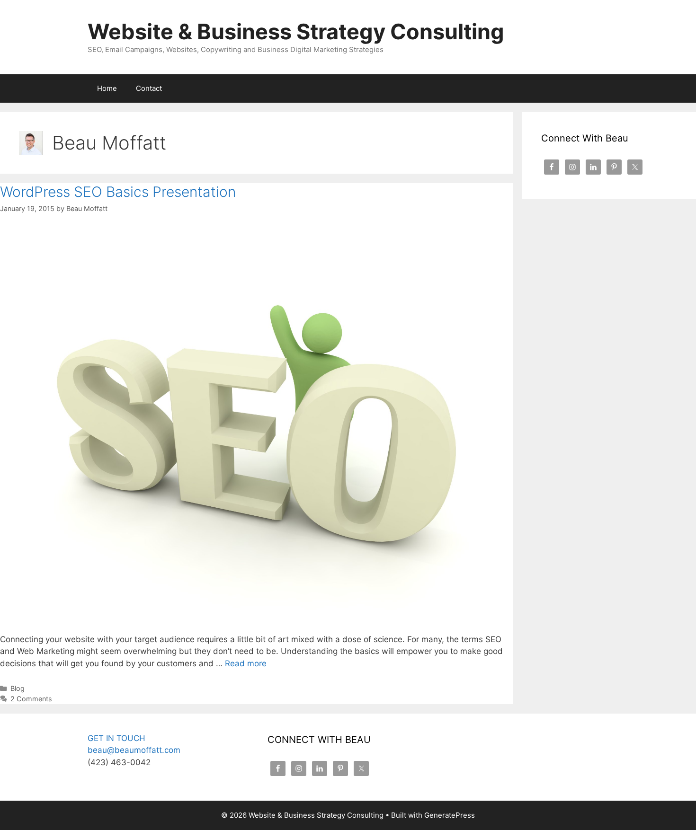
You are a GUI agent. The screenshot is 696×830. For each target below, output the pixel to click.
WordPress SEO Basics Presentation (118, 191)
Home (107, 88)
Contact (149, 88)
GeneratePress (449, 815)
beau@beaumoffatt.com (134, 750)
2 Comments (31, 699)
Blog (17, 688)
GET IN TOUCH (116, 738)
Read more (246, 663)
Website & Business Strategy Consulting (296, 31)
